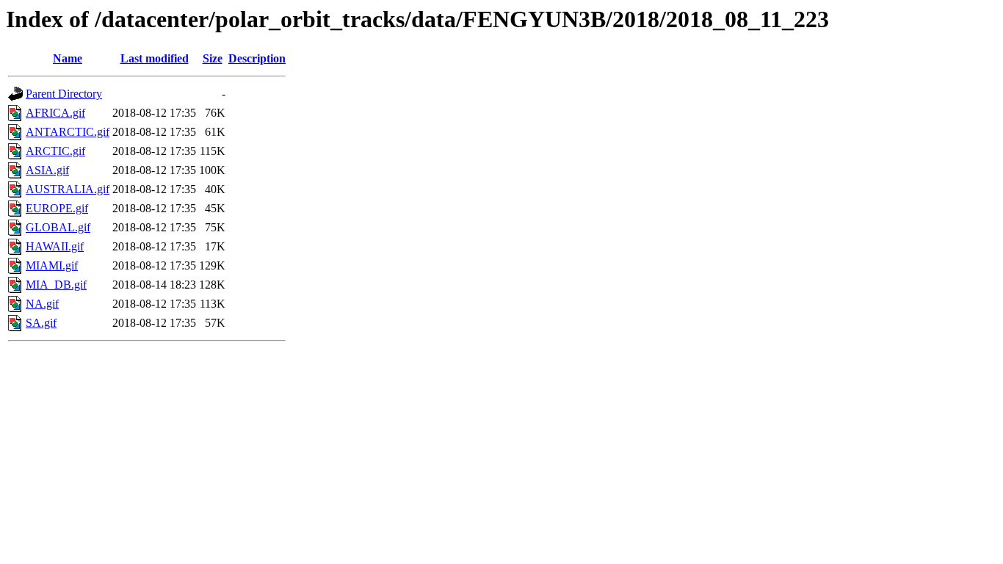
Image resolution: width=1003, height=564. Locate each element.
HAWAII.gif (55, 246)
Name (67, 58)
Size (212, 58)
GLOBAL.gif (58, 227)
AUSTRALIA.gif (67, 189)
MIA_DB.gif (56, 284)
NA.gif (42, 303)
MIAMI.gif (52, 265)
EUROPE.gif (57, 208)
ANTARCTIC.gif (67, 132)
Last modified (154, 58)
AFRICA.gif (55, 112)
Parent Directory (64, 93)
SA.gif (41, 323)
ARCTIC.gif (55, 151)
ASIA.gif (47, 170)
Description (257, 58)
